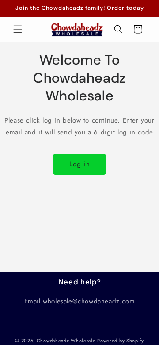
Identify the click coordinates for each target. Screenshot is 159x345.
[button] (17, 29)
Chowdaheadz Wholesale (66, 340)
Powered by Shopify (120, 340)
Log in (79, 164)
